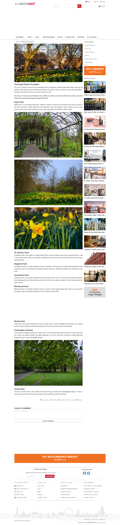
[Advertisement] (60, 22)
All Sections (92, 37)
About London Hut (22, 489)
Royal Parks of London (91, 491)
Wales (31, 107)
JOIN (100, 2)
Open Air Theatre (36, 269)
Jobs (38, 489)
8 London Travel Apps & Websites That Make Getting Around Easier (95, 181)
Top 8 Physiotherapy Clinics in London (95, 164)
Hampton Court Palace (67, 324)
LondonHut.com (91, 522)
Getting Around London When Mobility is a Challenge (95, 146)
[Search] (79, 6)
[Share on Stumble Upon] (70, 400)
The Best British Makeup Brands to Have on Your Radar (95, 129)
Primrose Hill (47, 269)
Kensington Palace (37, 337)
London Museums (89, 489)
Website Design (18, 520)
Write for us (20, 494)
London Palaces (89, 497)
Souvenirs (20, 37)
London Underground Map (69, 489)
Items (29, 37)
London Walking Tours (68, 497)
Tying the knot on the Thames (93, 284)
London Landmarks (90, 45)
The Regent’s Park (20, 266)
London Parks (65, 494)
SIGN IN (95, 2)
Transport (64, 486)
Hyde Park (17, 105)
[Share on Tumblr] (67, 400)
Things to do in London (27, 41)
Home (17, 41)
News (39, 491)
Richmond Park (19, 289)
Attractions (70, 37)
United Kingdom (89, 62)
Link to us (19, 491)
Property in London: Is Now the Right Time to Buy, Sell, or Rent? (95, 267)
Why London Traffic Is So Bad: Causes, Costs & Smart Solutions (95, 112)
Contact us (19, 486)
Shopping (80, 37)
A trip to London (54, 255)
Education (40, 486)
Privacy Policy (94, 519)
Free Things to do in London (93, 486)
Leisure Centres (66, 491)
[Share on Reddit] (73, 400)
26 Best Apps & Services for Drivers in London (95, 95)
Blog (37, 37)
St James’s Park (19, 255)
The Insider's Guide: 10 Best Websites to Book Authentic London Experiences (95, 215)
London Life (88, 48)
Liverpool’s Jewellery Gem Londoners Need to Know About (95, 249)
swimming (50, 109)
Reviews (87, 55)
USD (88, 2)
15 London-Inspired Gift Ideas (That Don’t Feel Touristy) (95, 198)
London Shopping (89, 52)
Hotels (60, 37)
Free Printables (49, 37)
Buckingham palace (69, 392)
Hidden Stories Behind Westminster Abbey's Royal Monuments (95, 232)
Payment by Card (21, 497)
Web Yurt (27, 520)
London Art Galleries (91, 494)
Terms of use (87, 519)
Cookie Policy (102, 519)
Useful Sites (43, 497)
